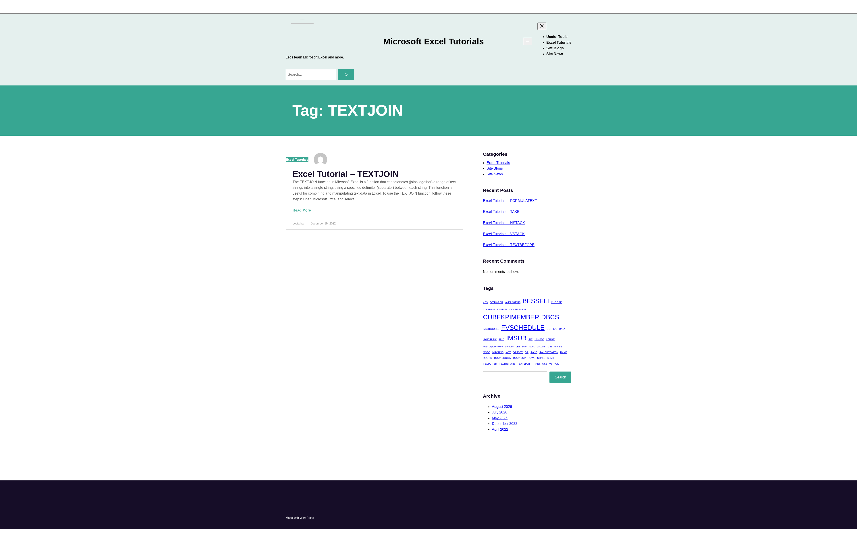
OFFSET (518, 352)
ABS (485, 302)
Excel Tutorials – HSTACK (504, 223)
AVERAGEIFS (512, 302)
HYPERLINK (490, 339)
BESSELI (535, 301)
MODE (486, 352)
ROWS (531, 358)
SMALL (541, 358)
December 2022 (504, 424)
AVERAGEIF (496, 302)
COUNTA (502, 309)
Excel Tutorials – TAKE (501, 212)
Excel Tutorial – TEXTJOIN (346, 174)
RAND (533, 352)
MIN (549, 346)
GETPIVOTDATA (556, 329)
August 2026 (502, 407)
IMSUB (516, 338)
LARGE (550, 339)
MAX (532, 346)
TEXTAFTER (490, 363)
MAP (524, 346)
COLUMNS (489, 309)
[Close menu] (541, 26)
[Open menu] (527, 41)
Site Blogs (495, 168)
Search (560, 377)
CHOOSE (556, 302)
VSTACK (554, 363)
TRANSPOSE (539, 363)
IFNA (501, 339)
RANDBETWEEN (548, 352)
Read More (305, 213)
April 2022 (500, 429)
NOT (508, 352)
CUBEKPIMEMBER (511, 317)
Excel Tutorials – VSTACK (504, 234)
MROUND (497, 352)
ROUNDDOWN (502, 358)
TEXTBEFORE (507, 363)
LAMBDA (539, 339)
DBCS (550, 317)
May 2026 (500, 418)
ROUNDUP (519, 358)
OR (526, 352)
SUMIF (551, 358)
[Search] (346, 74)
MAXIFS (541, 346)
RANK (563, 352)
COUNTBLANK (518, 309)
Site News (495, 174)
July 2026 (499, 412)
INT (530, 339)
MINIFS (558, 346)
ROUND (487, 358)
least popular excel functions (498, 346)
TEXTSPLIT (523, 363)
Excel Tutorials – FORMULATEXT (510, 201)
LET (518, 346)
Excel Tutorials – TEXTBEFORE (509, 245)
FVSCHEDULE (523, 327)
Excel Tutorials (297, 159)
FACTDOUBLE (491, 329)
